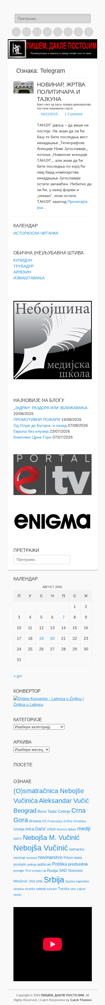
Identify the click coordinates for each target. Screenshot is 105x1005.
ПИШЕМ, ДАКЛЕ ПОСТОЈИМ (62, 995)
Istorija (18, 829)
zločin (17, 894)
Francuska (55, 821)
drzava (35, 821)
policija (31, 864)
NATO (17, 838)
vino (73, 889)
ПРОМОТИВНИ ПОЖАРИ (36, 419)
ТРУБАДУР (23, 266)
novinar (19, 858)
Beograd (24, 810)
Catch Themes (81, 1000)
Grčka (68, 821)
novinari (31, 857)
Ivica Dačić (35, 829)
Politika (59, 864)
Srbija (54, 879)
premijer (18, 870)
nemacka (76, 849)
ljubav (72, 829)
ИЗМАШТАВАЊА (29, 278)
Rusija (52, 870)
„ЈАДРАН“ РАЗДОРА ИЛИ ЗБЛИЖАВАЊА (50, 408)
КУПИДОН (22, 260)
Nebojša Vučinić (40, 848)
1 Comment (73, 114)
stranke (30, 889)
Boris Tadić (47, 811)
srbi (39, 881)
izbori (51, 829)
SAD (63, 870)
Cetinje (64, 811)
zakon (81, 889)
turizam (52, 889)
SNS (32, 881)
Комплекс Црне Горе (32, 437)
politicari (44, 864)
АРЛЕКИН (22, 272)
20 (52, 638)
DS (44, 821)
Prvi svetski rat (35, 870)
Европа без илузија (31, 431)
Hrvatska (79, 821)
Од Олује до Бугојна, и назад (40, 425)
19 (41, 638)
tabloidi (41, 889)
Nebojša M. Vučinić (51, 837)
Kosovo (62, 829)
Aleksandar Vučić (64, 800)
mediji (83, 828)
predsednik (78, 864)
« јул (17, 676)
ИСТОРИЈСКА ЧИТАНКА (35, 233)
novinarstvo (50, 857)
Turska (63, 889)
